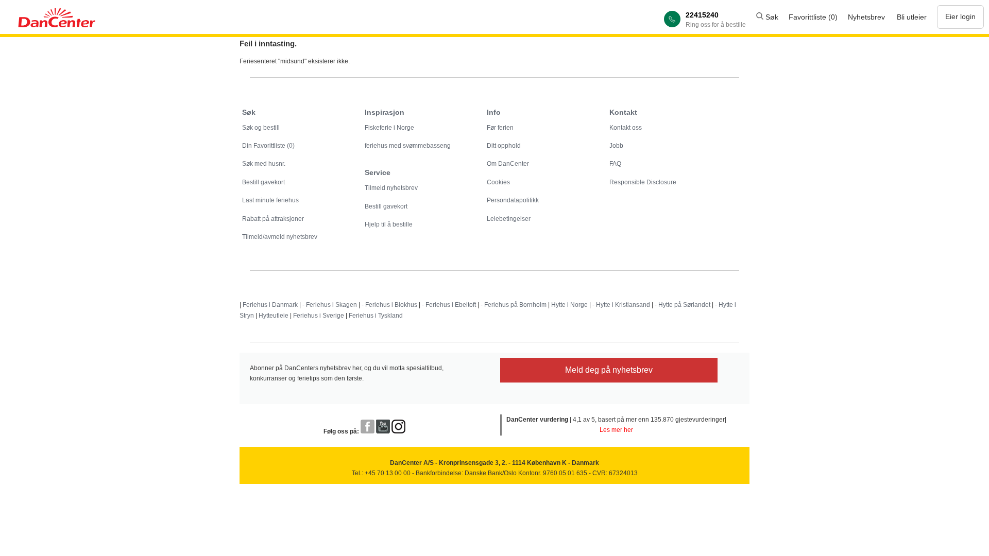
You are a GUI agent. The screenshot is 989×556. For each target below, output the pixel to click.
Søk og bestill (261, 127)
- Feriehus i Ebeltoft (449, 304)
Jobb (616, 145)
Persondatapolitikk (513, 200)
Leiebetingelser (509, 218)
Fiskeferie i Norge (389, 127)
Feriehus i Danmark (270, 304)
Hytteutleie (273, 315)
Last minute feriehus (270, 200)
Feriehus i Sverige (318, 315)
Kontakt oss (625, 127)
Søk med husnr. (263, 163)
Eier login (960, 16)
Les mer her (616, 429)
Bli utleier (912, 17)
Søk (770, 17)
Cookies (498, 182)
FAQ (615, 163)
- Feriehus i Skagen (329, 304)
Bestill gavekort (263, 182)
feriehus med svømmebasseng (408, 145)
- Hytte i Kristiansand (621, 304)
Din (268, 145)
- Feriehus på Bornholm (514, 304)
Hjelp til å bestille (389, 224)
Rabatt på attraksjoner (273, 218)
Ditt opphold (504, 145)
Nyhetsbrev (866, 17)
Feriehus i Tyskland (376, 315)
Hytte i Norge (569, 304)
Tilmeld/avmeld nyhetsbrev (279, 236)
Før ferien (500, 127)
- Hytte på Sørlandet (682, 304)
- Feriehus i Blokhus (389, 304)
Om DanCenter (508, 163)
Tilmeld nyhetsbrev (391, 188)
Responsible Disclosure (642, 182)
